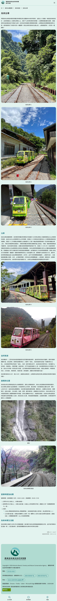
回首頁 (10, 2)
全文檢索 (9, 599)
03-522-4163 (11, 571)
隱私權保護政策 (15, 586)
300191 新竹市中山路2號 (15, 580)
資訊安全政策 (6, 586)
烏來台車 (25, 8)
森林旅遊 (17, 8)
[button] (54, 3)
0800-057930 (41, 576)
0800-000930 (28, 576)
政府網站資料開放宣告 (27, 586)
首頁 (1, 8)
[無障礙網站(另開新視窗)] (6, 589)
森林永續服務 (8, 8)
